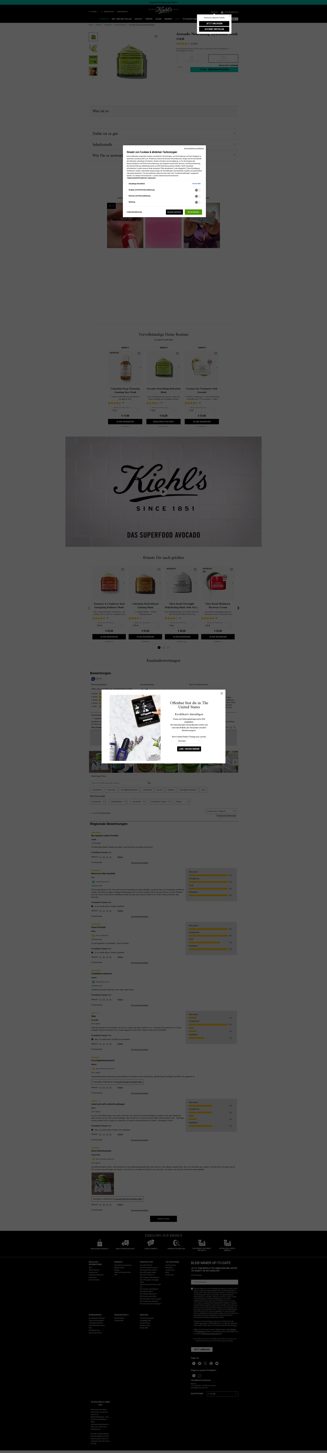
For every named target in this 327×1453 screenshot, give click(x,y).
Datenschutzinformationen (137, 178)
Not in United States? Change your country (189, 737)
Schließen (222, 693)
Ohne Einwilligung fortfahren (194, 148)
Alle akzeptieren (193, 212)
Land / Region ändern (189, 749)
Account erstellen (214, 29)
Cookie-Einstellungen (134, 212)
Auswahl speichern (174, 212)
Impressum (152, 178)
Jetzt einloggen (214, 23)
